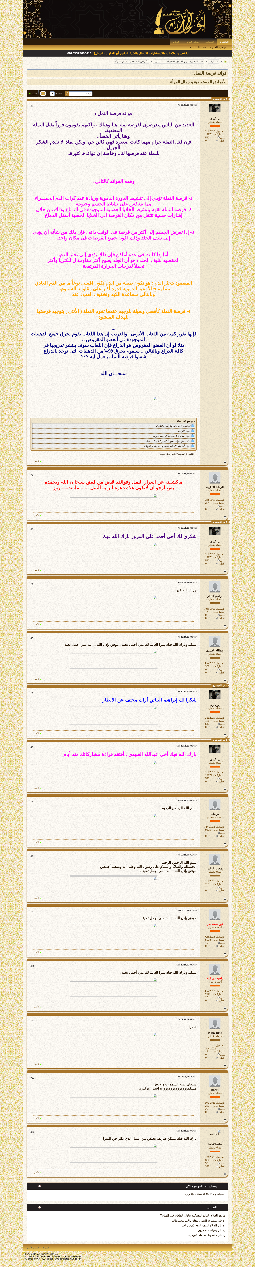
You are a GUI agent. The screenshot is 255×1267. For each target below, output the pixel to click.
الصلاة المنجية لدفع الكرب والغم (199, 1225)
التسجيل (209, 41)
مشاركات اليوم (198, 47)
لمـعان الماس (215, 868)
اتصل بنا (45, 1248)
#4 (32, 584)
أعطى (222, 140)
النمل (173, 454)
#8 (32, 801)
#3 (32, 529)
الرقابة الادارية (215, 487)
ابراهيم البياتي (214, 596)
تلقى (222, 137)
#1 (32, 106)
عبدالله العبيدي (215, 650)
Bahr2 (215, 1090)
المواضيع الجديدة (219, 47)
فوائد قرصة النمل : (209, 73)
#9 (32, 856)
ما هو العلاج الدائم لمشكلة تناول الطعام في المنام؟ (192, 1215)
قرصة (162, 454)
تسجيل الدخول (192, 41)
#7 (32, 747)
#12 (32, 1020)
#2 (32, 475)
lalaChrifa (215, 1144)
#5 (32, 638)
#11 (32, 966)
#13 (32, 1078)
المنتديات (224, 41)
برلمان (215, 814)
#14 (32, 1132)
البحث (176, 41)
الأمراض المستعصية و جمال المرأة (131, 61)
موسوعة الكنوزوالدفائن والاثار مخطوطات (194, 1220)
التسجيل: (220, 131)
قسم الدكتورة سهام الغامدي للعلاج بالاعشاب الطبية (178, 61)
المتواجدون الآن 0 (215, 1193)
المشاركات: (219, 134)
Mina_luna (215, 1032)
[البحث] (67, 93)
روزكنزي (215, 118)
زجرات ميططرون (207, 1230)
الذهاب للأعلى (33, 1248)
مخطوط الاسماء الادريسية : (202, 1235)
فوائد (168, 454)
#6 (32, 693)
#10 (32, 911)
